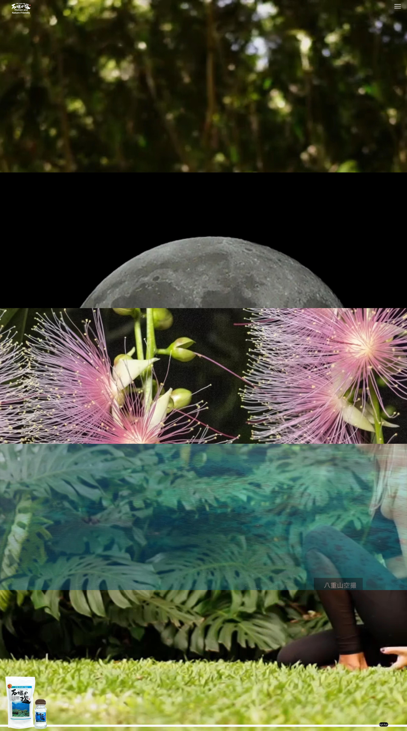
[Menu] (397, 6)
